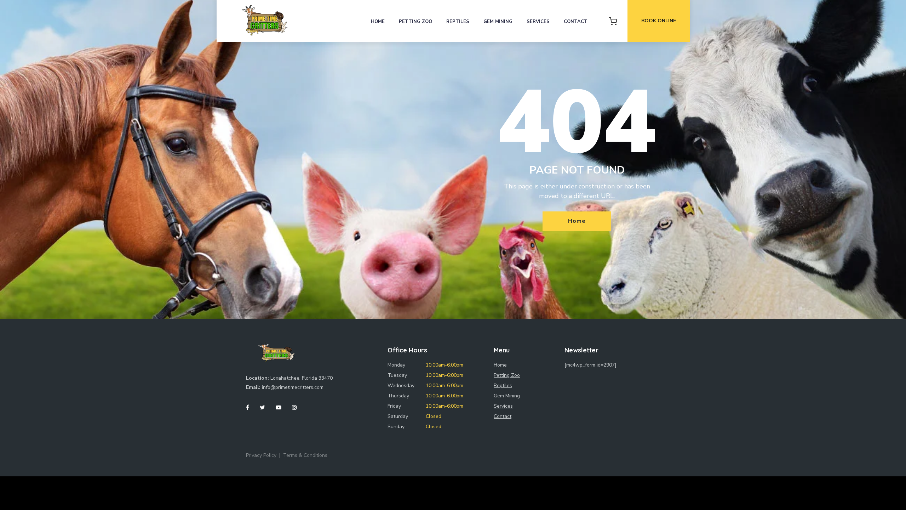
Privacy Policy (261, 455)
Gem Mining (497, 21)
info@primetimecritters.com (292, 387)
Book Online (658, 20)
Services (538, 21)
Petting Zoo (415, 21)
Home (378, 21)
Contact (575, 21)
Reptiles (457, 21)
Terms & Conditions (305, 455)
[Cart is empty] (613, 21)
